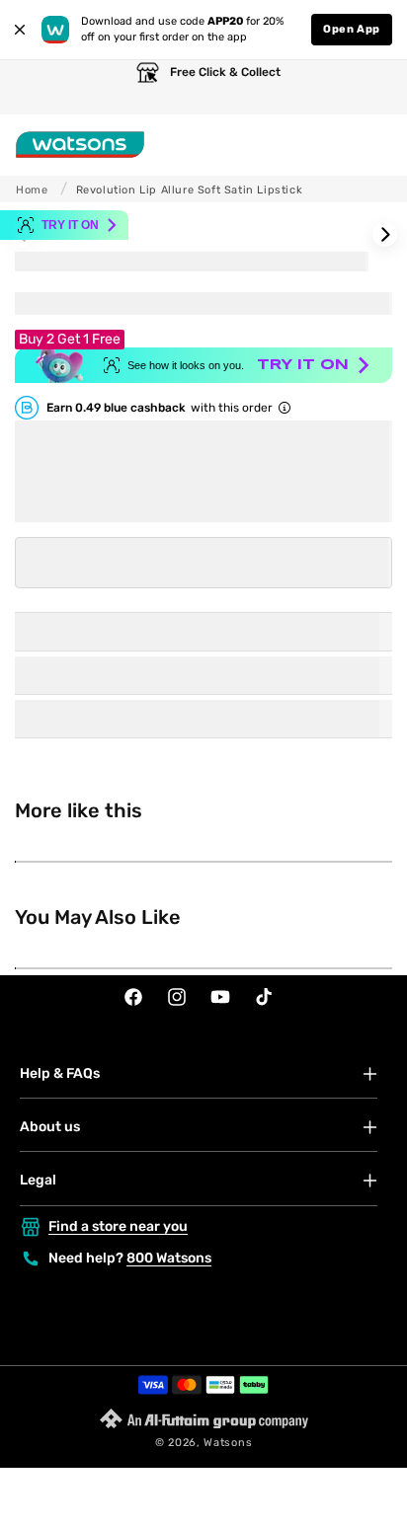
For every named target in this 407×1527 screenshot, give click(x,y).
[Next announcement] (372, 87)
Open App (351, 29)
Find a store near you (118, 1226)
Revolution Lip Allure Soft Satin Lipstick (189, 190)
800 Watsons (168, 1258)
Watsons (228, 1442)
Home (31, 190)
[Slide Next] (384, 234)
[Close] (20, 29)
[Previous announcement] (34, 87)
